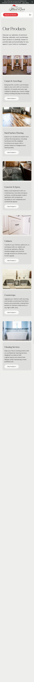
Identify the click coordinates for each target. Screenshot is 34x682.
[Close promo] (32, 2)
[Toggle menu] (30, 15)
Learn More (25, 2)
